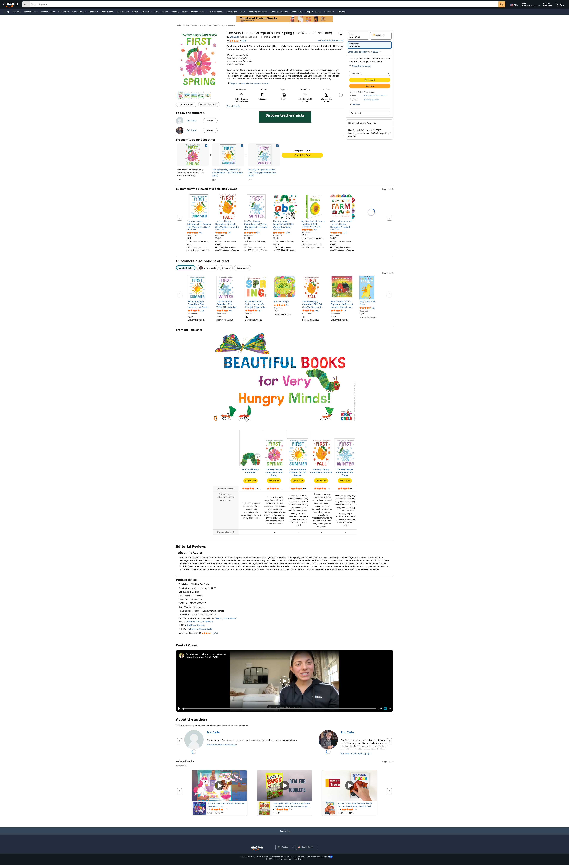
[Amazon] (10, 4)
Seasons (231, 25)
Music (185, 12)
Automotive (231, 12)
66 (373, 308)
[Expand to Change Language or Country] (517, 5)
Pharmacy (329, 12)
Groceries (93, 12)
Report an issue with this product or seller (249, 83)
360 (259, 310)
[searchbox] (264, 4)
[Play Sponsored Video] (219, 786)
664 (230, 310)
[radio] (358, 35)
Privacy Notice (262, 856)
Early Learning (205, 25)
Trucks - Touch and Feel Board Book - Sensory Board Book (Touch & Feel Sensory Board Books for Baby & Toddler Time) (357, 805)
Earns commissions (218, 654)
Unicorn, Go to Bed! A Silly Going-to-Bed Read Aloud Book (226, 804)
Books (135, 12)
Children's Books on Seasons (199, 621)
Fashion (164, 12)
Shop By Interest (313, 12)
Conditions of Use (247, 856)
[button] (6, 12)
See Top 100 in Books (225, 618)
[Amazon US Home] (257, 848)
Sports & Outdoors (279, 12)
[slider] (279, 708)
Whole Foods (107, 12)
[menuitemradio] (385, 708)
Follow (210, 120)
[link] (228, 154)
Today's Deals (122, 12)
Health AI (17, 12)
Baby (242, 12)
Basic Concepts (219, 25)
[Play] (178, 708)
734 (316, 310)
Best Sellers (63, 12)
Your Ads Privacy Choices (317, 856)
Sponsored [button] (180, 766)
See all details (233, 106)
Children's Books (190, 25)
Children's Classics (196, 625)
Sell (156, 12)
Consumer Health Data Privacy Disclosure (287, 856)
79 (344, 310)
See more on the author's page (221, 744)
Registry (175, 12)
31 (287, 305)
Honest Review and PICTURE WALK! (202, 657)
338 (202, 310)
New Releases (79, 12)
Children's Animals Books (200, 629)
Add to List (356, 113)
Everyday (341, 12)
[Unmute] (390, 708)
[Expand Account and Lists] (539, 5)
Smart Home (297, 12)
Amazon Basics (48, 12)
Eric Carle (234, 37)
